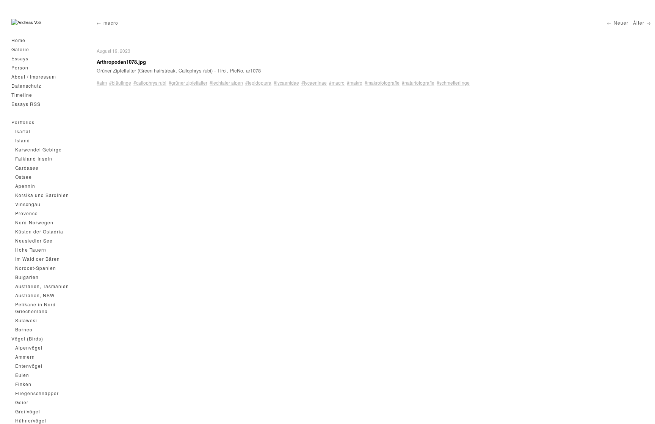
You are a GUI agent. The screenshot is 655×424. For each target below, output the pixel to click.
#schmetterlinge (453, 82)
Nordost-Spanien (35, 268)
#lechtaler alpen (226, 82)
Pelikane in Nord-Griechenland (36, 307)
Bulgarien (27, 277)
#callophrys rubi (149, 82)
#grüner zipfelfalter (188, 82)
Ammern (25, 356)
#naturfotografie (418, 82)
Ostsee (23, 176)
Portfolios (22, 122)
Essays (19, 58)
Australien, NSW (35, 295)
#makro (354, 82)
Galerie (20, 49)
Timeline (21, 94)
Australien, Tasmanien (42, 286)
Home (18, 40)
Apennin (25, 186)
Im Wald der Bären (37, 258)
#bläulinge (120, 82)
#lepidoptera (258, 82)
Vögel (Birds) (27, 338)
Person (19, 67)
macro (110, 22)
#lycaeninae (314, 82)
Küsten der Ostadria (39, 231)
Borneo (24, 329)
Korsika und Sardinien (42, 195)
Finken (23, 384)
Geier (21, 402)
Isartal (22, 131)
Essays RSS (26, 104)
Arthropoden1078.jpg (121, 61)
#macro (337, 82)
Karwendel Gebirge (38, 149)
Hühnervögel (30, 420)
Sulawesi (26, 320)
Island (22, 140)
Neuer (621, 22)
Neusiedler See (34, 240)
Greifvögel (27, 411)
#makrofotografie (382, 82)
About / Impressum (33, 76)
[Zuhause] (26, 22)
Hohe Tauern (30, 249)
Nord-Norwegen (34, 222)
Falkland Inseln (33, 158)
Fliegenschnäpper (37, 393)
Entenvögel (28, 366)
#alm (102, 82)
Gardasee (27, 167)
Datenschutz (26, 85)
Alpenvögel (28, 347)
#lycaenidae (286, 82)
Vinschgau (28, 204)
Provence (26, 213)
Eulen (22, 375)
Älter (638, 22)
